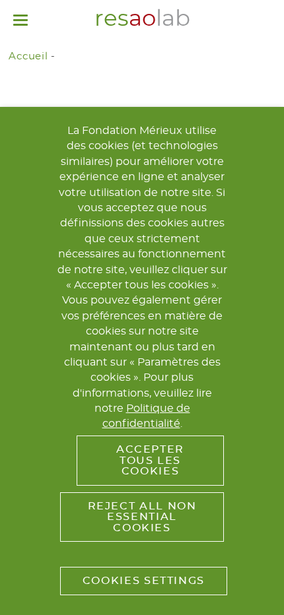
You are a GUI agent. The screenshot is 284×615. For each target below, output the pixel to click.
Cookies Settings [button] (144, 580)
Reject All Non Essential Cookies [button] (142, 517)
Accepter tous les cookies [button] (150, 460)
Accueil (28, 56)
